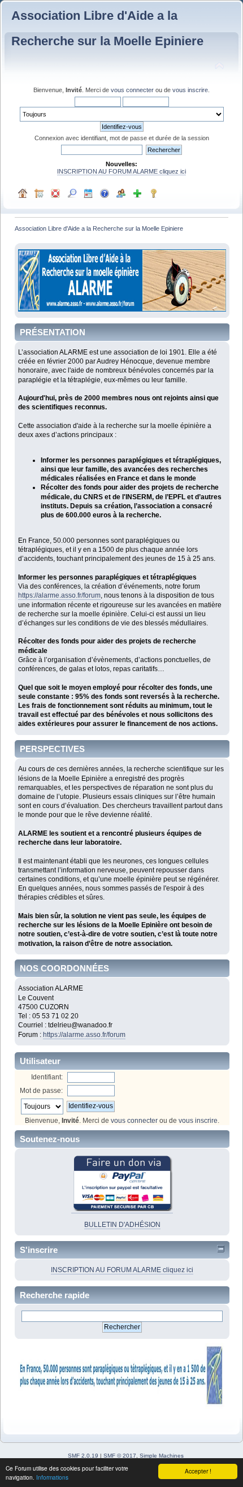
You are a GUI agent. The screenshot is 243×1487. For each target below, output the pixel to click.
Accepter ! (198, 1471)
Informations (52, 1477)
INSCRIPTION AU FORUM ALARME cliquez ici (121, 171)
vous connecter (132, 90)
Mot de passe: (41, 1091)
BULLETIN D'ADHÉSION (122, 1225)
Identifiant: (47, 1077)
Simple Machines (162, 1456)
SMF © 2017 (119, 1456)
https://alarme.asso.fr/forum (59, 595)
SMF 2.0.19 (83, 1456)
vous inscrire (190, 90)
